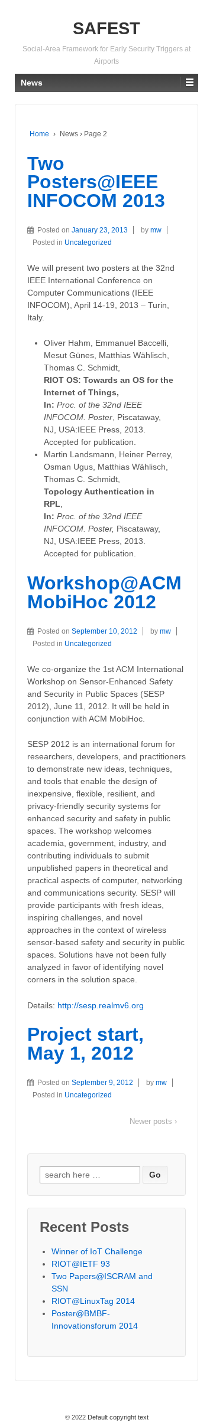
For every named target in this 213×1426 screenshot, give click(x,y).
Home (39, 134)
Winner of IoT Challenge (97, 1251)
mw (156, 230)
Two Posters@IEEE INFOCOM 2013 (96, 182)
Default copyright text (117, 1417)
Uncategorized (88, 242)
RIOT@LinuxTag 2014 (93, 1301)
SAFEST (106, 28)
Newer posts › (153, 1121)
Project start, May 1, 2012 (85, 1044)
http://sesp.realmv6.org (100, 1005)
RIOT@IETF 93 (80, 1263)
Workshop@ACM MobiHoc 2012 (104, 592)
